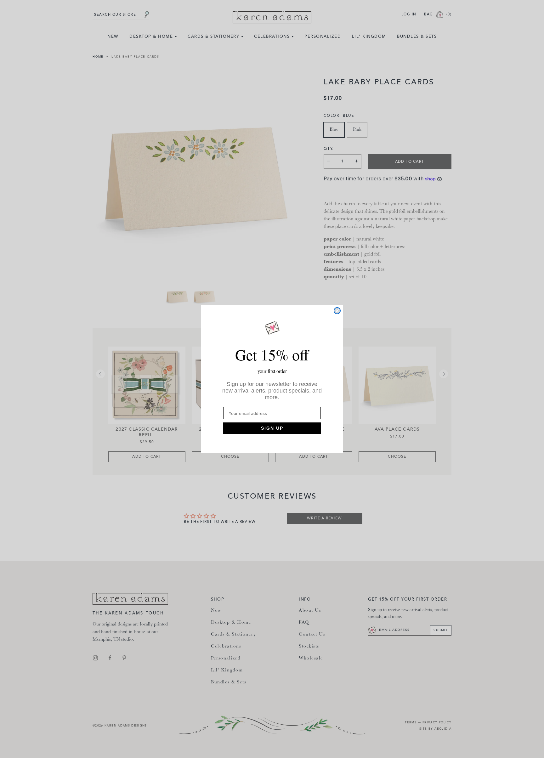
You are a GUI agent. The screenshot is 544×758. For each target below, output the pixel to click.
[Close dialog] (337, 311)
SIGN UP (272, 428)
